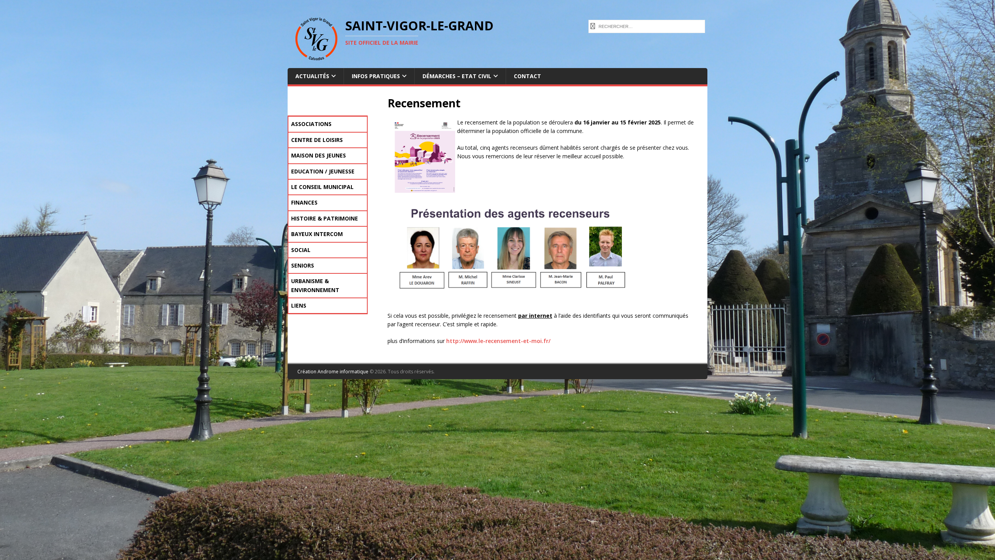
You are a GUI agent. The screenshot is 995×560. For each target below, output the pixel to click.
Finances (304, 202)
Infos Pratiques (376, 76)
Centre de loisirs (317, 140)
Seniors (302, 265)
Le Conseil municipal (322, 187)
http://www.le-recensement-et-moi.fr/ (498, 341)
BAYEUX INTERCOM (317, 234)
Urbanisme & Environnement (315, 285)
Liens (298, 305)
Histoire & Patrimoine (324, 218)
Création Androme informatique (332, 371)
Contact (527, 76)
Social (301, 250)
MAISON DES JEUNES (318, 155)
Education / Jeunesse (322, 171)
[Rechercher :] (646, 25)
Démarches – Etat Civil (456, 76)
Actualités (312, 76)
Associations (311, 124)
